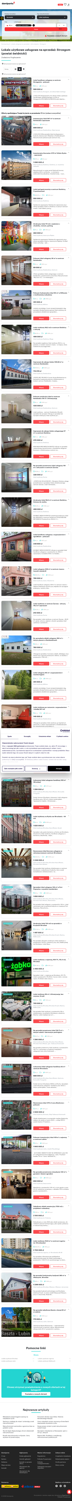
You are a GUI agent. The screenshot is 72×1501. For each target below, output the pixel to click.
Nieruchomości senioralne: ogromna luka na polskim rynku (18, 1427)
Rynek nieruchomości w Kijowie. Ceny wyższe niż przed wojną (16, 1436)
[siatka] (15, 69)
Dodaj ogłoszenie (60, 5)
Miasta (36, 1355)
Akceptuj (59, 768)
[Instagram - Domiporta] (61, 1486)
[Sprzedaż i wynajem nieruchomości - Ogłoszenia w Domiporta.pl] (8, 3)
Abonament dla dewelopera (24, 1471)
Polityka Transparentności (43, 1462)
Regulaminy (41, 1456)
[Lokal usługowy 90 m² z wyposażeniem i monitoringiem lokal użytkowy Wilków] (16, 684)
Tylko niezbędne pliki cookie (13, 768)
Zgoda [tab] (10, 736)
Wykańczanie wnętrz (62, 1459)
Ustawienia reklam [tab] (45, 736)
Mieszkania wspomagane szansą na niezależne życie (15, 1417)
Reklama (4, 1462)
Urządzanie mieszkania (62, 1456)
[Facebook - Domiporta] (56, 1486)
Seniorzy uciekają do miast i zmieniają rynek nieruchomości (18, 1422)
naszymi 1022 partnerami (16, 746)
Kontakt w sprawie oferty (25, 1462)
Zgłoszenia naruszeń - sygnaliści (44, 1467)
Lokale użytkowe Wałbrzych (46, 1361)
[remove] (30, 25)
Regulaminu (66, 1495)
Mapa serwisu (5, 1465)
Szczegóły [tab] (27, 736)
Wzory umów (59, 1465)
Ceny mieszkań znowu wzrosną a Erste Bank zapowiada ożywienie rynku (53, 1422)
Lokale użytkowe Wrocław (9, 1358)
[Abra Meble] (30, 1486)
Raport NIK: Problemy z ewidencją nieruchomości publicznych (49, 1436)
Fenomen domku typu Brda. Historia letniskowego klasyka (50, 1417)
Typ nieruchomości (43, 13)
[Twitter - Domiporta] (65, 1486)
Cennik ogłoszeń (24, 1459)
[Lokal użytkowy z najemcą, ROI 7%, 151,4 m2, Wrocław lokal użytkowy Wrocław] (16, 971)
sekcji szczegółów (17, 759)
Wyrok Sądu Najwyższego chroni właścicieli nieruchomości (18, 1431)
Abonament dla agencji (24, 1467)
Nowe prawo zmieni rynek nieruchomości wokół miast (52, 1427)
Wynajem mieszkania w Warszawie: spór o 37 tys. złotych (52, 1431)
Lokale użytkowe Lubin (8, 1361)
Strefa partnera (60, 1462)
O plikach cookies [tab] (62, 736)
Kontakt (4, 1468)
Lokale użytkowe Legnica (46, 1358)
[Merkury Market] (10, 1486)
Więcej (41, 106)
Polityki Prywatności (64, 1497)
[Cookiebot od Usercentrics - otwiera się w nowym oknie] (61, 731)
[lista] (20, 69)
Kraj (6, 22)
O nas (3, 1456)
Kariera (3, 1459)
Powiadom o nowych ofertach (57, 36)
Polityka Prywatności (44, 1459)
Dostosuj (35, 768)
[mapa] (24, 69)
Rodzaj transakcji (10, 13)
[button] (2, 18)
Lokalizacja (17, 22)
